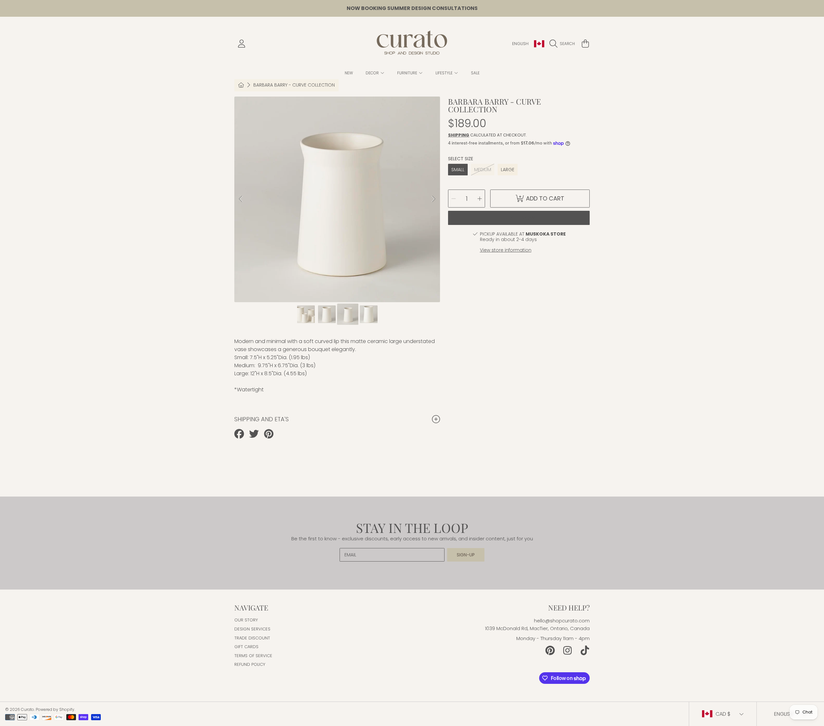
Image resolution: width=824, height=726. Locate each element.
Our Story (246, 620)
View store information (505, 250)
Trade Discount (252, 638)
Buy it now (518, 218)
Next (433, 199)
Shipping (458, 135)
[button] (563, 44)
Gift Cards (246, 647)
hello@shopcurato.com (562, 620)
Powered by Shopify (55, 709)
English (520, 43)
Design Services (252, 629)
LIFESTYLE (444, 73)
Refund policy (249, 664)
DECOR (373, 73)
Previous (241, 199)
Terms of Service (253, 656)
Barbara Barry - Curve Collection (294, 85)
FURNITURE (407, 73)
